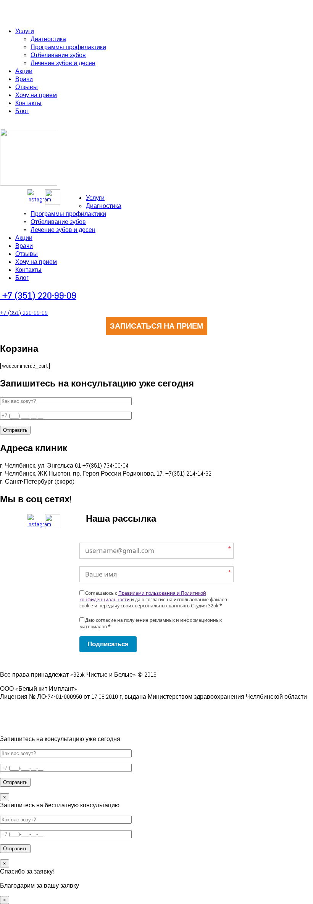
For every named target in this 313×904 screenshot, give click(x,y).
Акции (23, 71)
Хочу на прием (36, 95)
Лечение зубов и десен (63, 63)
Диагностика (48, 39)
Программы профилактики (68, 47)
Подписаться (108, 644)
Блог (22, 111)
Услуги (24, 31)
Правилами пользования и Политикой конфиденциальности (142, 596)
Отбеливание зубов (58, 55)
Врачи (24, 79)
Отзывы (26, 87)
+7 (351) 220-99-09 (39, 295)
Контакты (28, 103)
